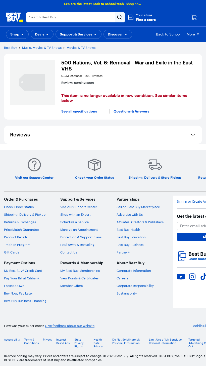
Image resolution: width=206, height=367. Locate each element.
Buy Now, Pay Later (18, 293)
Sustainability (127, 293)
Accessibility (12, 339)
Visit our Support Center (78, 207)
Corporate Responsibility (135, 286)
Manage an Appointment (79, 230)
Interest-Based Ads (63, 341)
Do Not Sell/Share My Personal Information (126, 341)
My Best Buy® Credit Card (23, 271)
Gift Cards (11, 252)
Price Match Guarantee (21, 230)
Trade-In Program (17, 245)
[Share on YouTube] (181, 277)
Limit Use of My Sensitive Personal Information (165, 341)
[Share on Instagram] (192, 277)
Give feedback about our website (69, 326)
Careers (122, 278)
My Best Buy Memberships (80, 271)
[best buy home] (14, 17)
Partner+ (123, 252)
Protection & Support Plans (80, 237)
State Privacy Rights (79, 343)
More (191, 34)
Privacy (47, 339)
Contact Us (68, 252)
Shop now (133, 4)
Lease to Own (14, 286)
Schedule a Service (74, 222)
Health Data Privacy (98, 343)
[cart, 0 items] (194, 17)
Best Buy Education (131, 237)
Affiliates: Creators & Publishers (140, 222)
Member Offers (71, 286)
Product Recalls (15, 237)
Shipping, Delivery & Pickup (24, 214)
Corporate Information (134, 271)
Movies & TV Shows (81, 48)
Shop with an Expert (75, 214)
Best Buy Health (128, 230)
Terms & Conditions (31, 341)
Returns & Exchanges (20, 222)
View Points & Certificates (79, 278)
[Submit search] (120, 17)
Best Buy (10, 48)
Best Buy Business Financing (25, 301)
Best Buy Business (130, 245)
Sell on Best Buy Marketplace (138, 207)
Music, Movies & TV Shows (42, 48)
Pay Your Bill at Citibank (21, 278)
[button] (142, 17)
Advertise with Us (130, 214)
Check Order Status (19, 207)
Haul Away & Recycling (77, 245)
